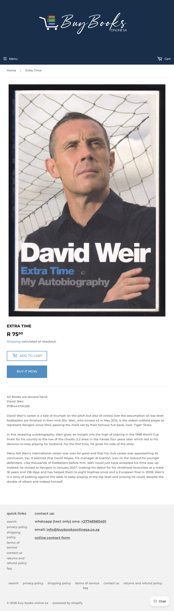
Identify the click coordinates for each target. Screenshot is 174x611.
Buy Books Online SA (33, 603)
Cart (167, 59)
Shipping (14, 341)
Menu (13, 59)
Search (12, 521)
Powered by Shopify (67, 603)
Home (11, 70)
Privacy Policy (17, 527)
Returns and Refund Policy (142, 583)
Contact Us (14, 553)
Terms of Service (87, 583)
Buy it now (27, 371)
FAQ (9, 568)
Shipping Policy (59, 583)
